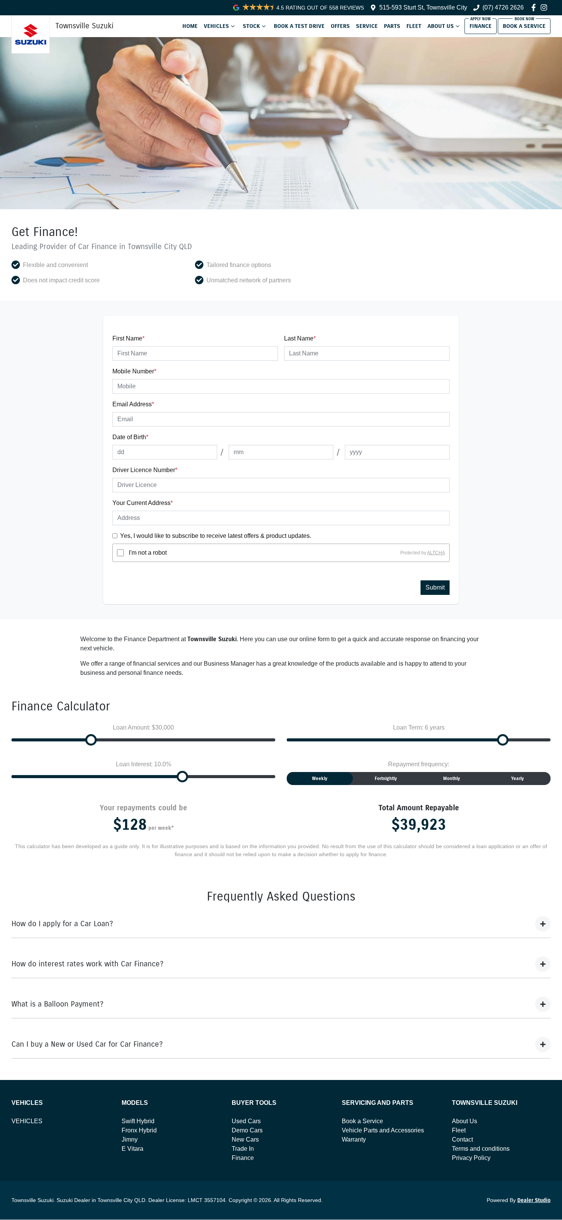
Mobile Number (134, 371)
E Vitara (132, 1148)
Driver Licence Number (144, 470)
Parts (392, 26)
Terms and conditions (481, 1148)
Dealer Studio (534, 1200)
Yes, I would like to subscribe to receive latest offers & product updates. (215, 536)
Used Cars (246, 1121)
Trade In (243, 1148)
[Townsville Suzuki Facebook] (535, 7)
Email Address (133, 404)
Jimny (130, 1139)
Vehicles (216, 26)
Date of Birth (130, 437)
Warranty (354, 1139)
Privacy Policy (471, 1158)
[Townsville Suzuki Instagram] (545, 7)
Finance (480, 26)
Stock (251, 26)
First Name (128, 338)
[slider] (91, 740)
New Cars (245, 1139)
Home (190, 26)
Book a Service (362, 1121)
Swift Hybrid (138, 1121)
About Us (440, 26)
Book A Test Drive (299, 26)
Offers (340, 26)
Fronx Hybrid (139, 1130)
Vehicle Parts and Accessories (383, 1130)
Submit (435, 587)
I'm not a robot (148, 552)
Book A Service (524, 26)
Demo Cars (247, 1130)
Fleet (413, 26)
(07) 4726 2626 (503, 7)
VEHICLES (26, 1121)
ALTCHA (436, 552)
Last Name (300, 338)
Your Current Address (142, 503)
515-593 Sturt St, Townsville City (423, 7)
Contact (462, 1139)
